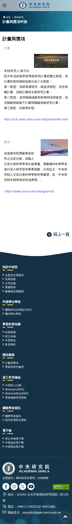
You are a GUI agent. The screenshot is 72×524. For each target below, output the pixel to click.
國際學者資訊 (12, 408)
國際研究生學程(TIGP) (18, 309)
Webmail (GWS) (14, 389)
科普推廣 (10, 332)
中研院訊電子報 (14, 446)
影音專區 (10, 344)
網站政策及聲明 (25, 477)
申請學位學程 (12, 301)
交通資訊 (8, 477)
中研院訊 (10, 340)
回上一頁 (61, 234)
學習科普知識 (12, 324)
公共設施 (10, 283)
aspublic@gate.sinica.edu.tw (42, 512)
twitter (15, 487)
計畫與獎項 (11, 362)
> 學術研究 (18, 17)
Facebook (6, 487)
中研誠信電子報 (14, 442)
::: (1, 259)
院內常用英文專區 (15, 419)
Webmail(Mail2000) (16, 393)
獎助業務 (9, 355)
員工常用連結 (12, 377)
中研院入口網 (13, 385)
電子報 (7, 430)
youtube (31, 487)
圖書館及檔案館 (14, 291)
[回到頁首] (65, 516)
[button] (4, 5)
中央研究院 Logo (34, 5)
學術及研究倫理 (14, 366)
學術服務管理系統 (15, 397)
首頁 (8, 17)
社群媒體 (43, 477)
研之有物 (10, 336)
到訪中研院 (10, 267)
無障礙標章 (61, 487)
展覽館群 (10, 287)
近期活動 (10, 279)
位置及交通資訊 (14, 275)
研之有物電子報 (14, 438)
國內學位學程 (13, 313)
